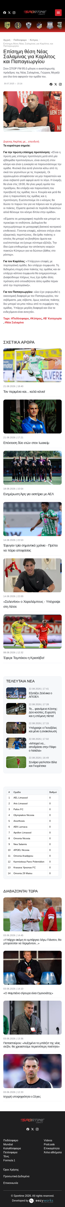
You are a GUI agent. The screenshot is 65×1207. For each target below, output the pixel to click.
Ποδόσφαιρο (20, 40)
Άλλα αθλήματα (53, 1152)
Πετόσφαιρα (10, 1152)
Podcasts (49, 1144)
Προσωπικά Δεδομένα (16, 1176)
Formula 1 (9, 1160)
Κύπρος (34, 40)
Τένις (6, 1156)
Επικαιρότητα (52, 1148)
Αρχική (6, 40)
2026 (28, 1195)
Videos (48, 1140)
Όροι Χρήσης (11, 1169)
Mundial (8, 1144)
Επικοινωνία (10, 1183)
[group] (7, 25)
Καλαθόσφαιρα (12, 1148)
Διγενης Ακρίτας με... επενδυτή (21, 141)
